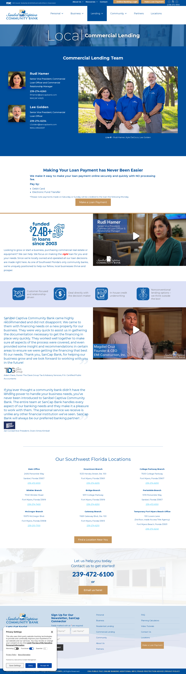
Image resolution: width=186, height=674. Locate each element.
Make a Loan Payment (152, 645)
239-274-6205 (93, 483)
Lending (95, 13)
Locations (156, 13)
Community (117, 13)
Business (76, 13)
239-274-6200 (152, 483)
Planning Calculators (150, 620)
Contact (103, 2)
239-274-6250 (93, 504)
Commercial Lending (105, 632)
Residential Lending (105, 626)
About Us (77, 2)
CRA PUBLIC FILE (95, 671)
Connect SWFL (56, 671)
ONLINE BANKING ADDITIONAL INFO (120, 671)
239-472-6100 (34, 483)
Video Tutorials (147, 626)
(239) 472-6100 (173, 5)
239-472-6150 (152, 504)
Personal (55, 13)
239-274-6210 (93, 525)
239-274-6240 (152, 529)
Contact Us (146, 632)
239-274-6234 (38, 121)
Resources (90, 2)
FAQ (143, 615)
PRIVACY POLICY (172, 671)
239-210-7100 (34, 525)
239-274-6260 (38, 91)
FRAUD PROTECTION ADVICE (150, 671)
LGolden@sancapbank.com (43, 124)
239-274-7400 (34, 504)
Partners (139, 13)
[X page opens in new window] (173, 1)
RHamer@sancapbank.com (43, 95)
